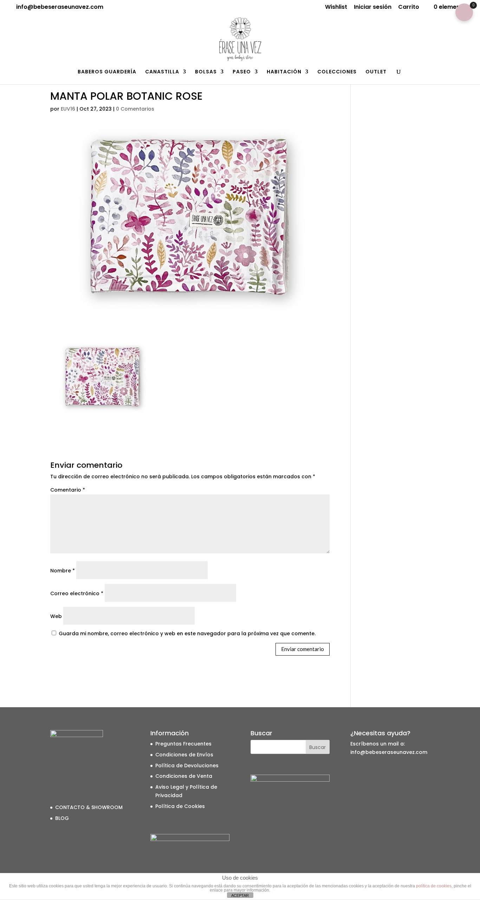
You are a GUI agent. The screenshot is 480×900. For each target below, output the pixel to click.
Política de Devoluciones (187, 765)
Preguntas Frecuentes (183, 743)
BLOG (62, 818)
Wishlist (336, 7)
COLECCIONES (337, 72)
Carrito (408, 7)
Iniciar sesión (372, 7)
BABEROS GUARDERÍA (107, 72)
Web (56, 616)
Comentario (67, 489)
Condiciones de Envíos (184, 754)
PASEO (242, 72)
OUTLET (376, 72)
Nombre (62, 570)
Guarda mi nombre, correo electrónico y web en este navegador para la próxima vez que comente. (187, 633)
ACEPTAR (240, 895)
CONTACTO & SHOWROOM (89, 807)
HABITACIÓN (284, 72)
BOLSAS (206, 72)
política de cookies (434, 885)
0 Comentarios (135, 108)
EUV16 (68, 108)
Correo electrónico (76, 593)
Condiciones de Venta (183, 776)
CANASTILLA (162, 72)
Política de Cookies (180, 806)
